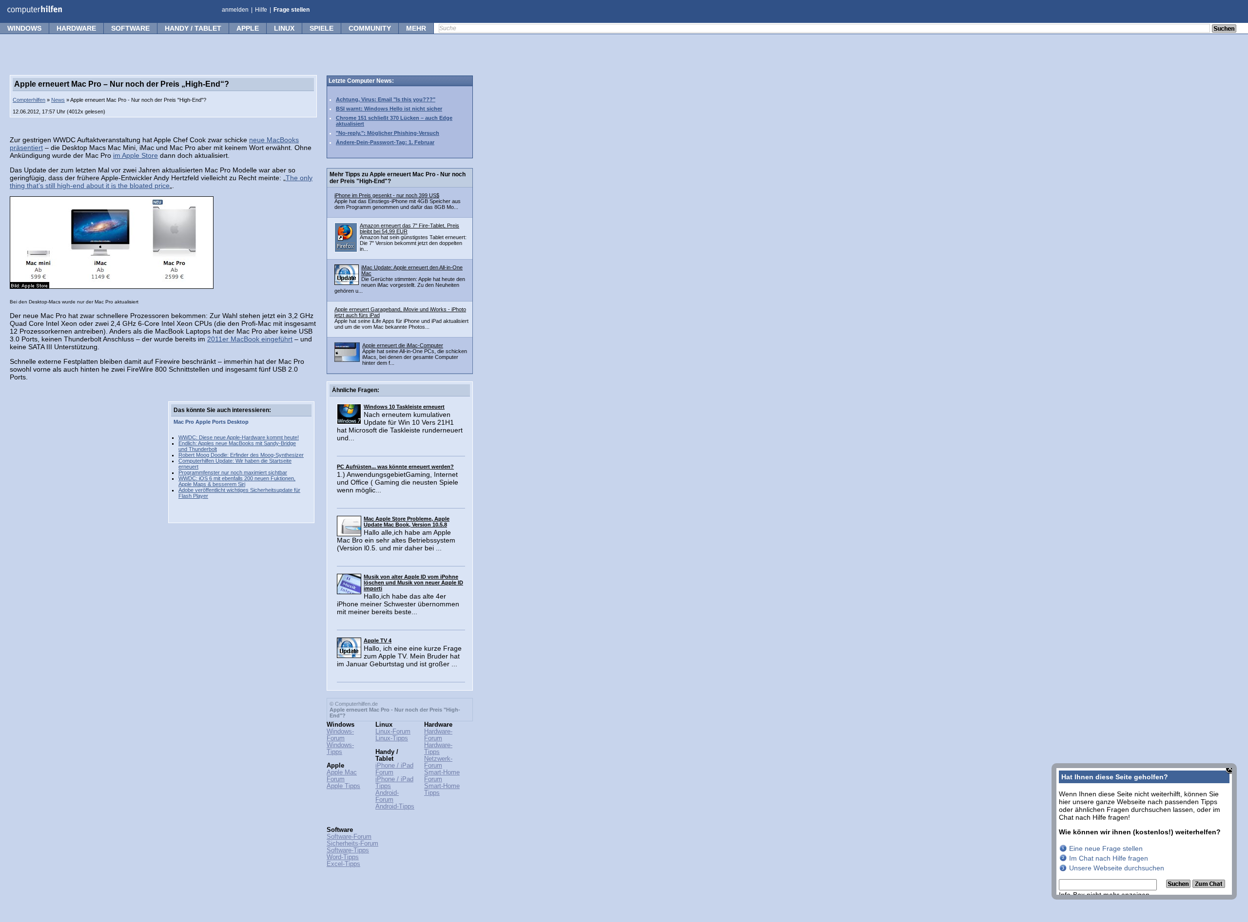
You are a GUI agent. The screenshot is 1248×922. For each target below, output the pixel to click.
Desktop (238, 422)
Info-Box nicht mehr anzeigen (1104, 895)
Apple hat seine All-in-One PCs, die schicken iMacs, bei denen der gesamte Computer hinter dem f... (414, 357)
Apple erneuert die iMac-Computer (402, 345)
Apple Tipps (343, 786)
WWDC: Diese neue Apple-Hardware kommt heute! (238, 437)
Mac (179, 422)
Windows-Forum (340, 735)
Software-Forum (349, 836)
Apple (247, 28)
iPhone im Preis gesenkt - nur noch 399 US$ (386, 195)
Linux (284, 28)
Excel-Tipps (343, 864)
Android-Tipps (394, 806)
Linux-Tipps (391, 738)
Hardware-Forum (438, 735)
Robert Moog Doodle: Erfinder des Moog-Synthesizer (241, 455)
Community (370, 28)
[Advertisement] (83, 547)
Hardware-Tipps (438, 748)
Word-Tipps (343, 857)
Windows (24, 28)
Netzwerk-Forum (438, 762)
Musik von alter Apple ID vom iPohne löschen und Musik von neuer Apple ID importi (413, 582)
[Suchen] (1179, 885)
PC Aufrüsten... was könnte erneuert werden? (395, 467)
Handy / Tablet (193, 28)
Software (130, 28)
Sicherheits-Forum (352, 843)
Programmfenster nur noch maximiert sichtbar (232, 472)
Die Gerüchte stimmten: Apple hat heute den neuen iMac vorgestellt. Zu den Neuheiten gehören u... (399, 285)
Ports (219, 422)
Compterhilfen (29, 100)
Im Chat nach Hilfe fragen (1108, 858)
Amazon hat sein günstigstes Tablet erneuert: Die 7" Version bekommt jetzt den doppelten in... (413, 243)
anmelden (235, 9)
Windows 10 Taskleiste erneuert (404, 407)
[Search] (1224, 29)
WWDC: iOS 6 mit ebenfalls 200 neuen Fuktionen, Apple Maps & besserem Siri (236, 481)
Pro (189, 422)
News (58, 100)
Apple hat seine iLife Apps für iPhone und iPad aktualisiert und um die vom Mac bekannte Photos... (401, 324)
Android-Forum (387, 796)
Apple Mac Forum (342, 776)
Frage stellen (291, 9)
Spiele (321, 28)
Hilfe (261, 9)
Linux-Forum (392, 731)
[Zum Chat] (1208, 885)
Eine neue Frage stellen (1106, 848)
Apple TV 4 (377, 640)
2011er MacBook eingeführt (249, 339)
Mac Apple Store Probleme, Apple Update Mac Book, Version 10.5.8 (406, 521)
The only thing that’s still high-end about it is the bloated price (161, 181)
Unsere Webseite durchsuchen (1116, 868)
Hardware (76, 28)
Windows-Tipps (340, 748)
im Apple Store (135, 155)
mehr (416, 28)
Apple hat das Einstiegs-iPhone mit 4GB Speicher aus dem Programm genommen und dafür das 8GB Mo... (397, 204)
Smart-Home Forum (442, 776)
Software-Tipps (348, 850)
